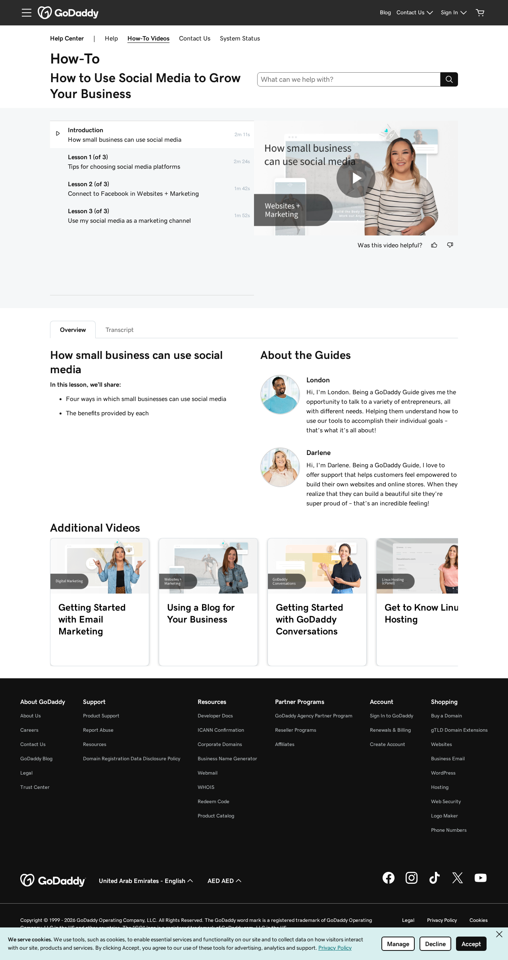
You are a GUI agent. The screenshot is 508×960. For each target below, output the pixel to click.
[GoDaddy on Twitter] (457, 882)
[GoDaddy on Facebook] (388, 882)
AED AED (221, 880)
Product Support (101, 715)
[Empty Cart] (480, 12)
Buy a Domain (446, 715)
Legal (26, 772)
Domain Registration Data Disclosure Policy (131, 758)
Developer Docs (215, 715)
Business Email (448, 758)
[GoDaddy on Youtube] (480, 882)
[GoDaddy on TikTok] (434, 882)
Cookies (479, 920)
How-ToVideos (148, 38)
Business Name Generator (227, 758)
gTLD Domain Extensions (459, 730)
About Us (30, 715)
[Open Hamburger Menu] (23, 13)
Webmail (207, 772)
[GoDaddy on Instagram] (411, 882)
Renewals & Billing (390, 730)
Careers (29, 730)
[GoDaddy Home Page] (53, 880)
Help (111, 38)
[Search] (449, 79)
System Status (240, 38)
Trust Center (35, 787)
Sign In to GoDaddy (391, 715)
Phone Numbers (449, 830)
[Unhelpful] (450, 245)
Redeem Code (213, 801)
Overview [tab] (73, 329)
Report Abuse (98, 730)
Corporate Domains (220, 744)
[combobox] (349, 79)
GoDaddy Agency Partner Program (313, 715)
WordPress (443, 772)
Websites (441, 744)
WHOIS (206, 787)
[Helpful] (434, 245)
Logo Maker (444, 815)
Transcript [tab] (120, 329)
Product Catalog (216, 815)
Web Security (446, 801)
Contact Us (194, 38)
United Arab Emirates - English (142, 880)
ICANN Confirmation (221, 730)
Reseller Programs (295, 730)
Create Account (387, 744)
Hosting (439, 787)
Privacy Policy (442, 920)
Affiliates (284, 744)
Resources (94, 744)
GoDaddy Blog (36, 758)
